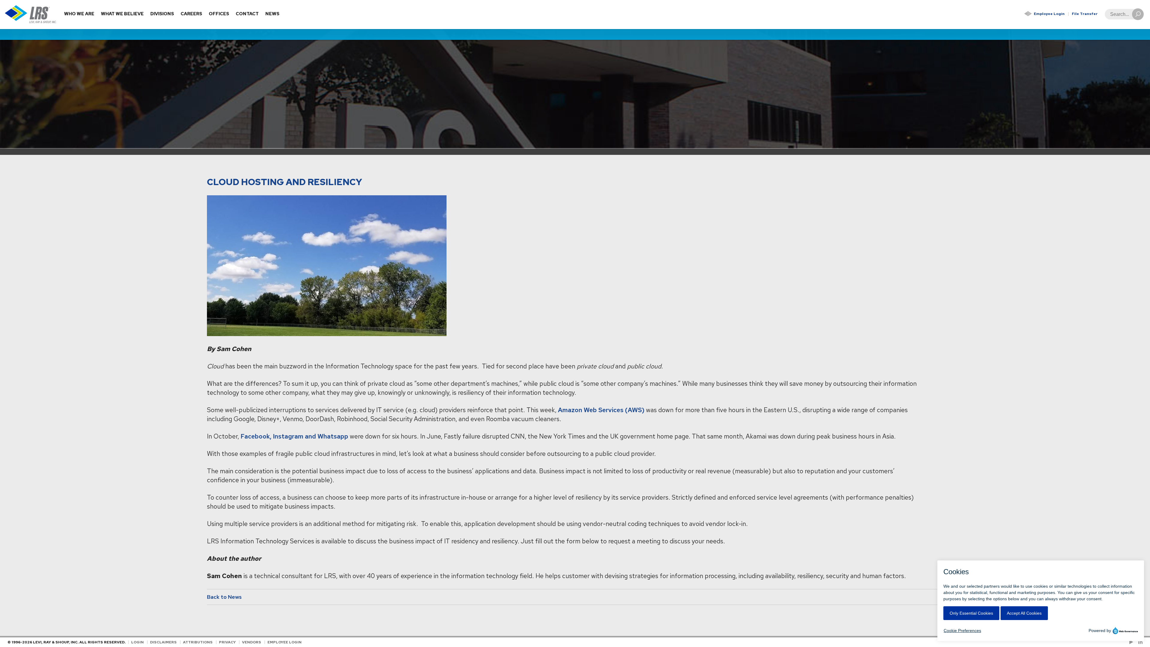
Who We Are (79, 14)
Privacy (227, 642)
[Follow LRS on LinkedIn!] (1139, 642)
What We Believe (122, 14)
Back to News (224, 596)
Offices (219, 14)
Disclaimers (163, 642)
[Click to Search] (1138, 14)
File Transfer (1085, 13)
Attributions (198, 642)
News (272, 14)
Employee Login (1049, 13)
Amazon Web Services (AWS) (601, 410)
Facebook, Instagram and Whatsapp (294, 436)
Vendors (251, 642)
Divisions (162, 14)
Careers (191, 14)
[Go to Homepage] (30, 14)
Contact (247, 14)
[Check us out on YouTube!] (1132, 642)
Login (137, 642)
